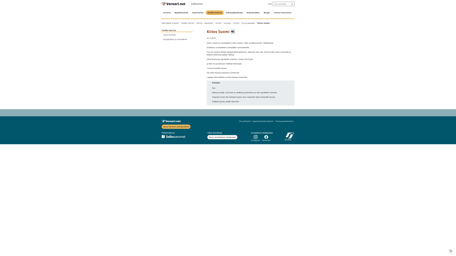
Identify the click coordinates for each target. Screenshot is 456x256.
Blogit (267, 12)
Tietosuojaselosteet (284, 121)
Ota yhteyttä (245, 121)
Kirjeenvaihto (253, 12)
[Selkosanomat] (173, 136)
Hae (270, 4)
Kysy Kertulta (169, 35)
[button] (451, 251)
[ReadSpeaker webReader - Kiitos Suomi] (232, 31)
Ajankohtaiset (181, 12)
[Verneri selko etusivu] (173, 4)
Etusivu (167, 12)
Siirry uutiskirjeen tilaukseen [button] (222, 137)
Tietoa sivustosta (282, 12)
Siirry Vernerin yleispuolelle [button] (176, 126)
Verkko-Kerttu (215, 12)
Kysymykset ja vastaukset (175, 39)
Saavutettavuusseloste (262, 121)
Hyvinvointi (198, 12)
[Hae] (292, 4)
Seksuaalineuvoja (234, 12)
